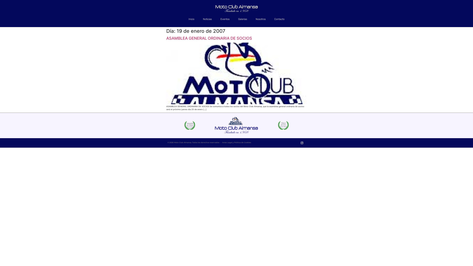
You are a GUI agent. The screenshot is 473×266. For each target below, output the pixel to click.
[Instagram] (301, 143)
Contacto (279, 19)
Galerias (242, 19)
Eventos (225, 19)
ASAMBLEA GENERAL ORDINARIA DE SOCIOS (209, 38)
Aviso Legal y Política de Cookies (236, 142)
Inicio (191, 19)
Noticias (207, 19)
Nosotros (261, 19)
